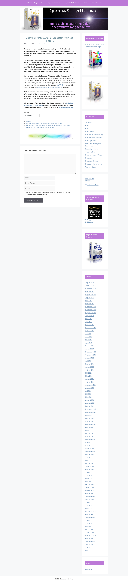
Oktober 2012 (89, 514)
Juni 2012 (88, 523)
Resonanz (88, 158)
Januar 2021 (89, 379)
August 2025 (89, 298)
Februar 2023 (89, 346)
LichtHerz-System (56, 123)
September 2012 (90, 517)
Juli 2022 (88, 361)
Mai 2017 (88, 430)
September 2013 (90, 496)
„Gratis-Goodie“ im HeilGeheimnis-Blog (50, 87)
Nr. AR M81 (60, 85)
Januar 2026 (89, 286)
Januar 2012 (89, 532)
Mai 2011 (88, 550)
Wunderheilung (90, 167)
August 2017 (89, 427)
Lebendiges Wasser (92, 149)
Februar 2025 (89, 304)
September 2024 (90, 313)
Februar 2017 (89, 433)
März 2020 (88, 397)
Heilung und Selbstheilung (94, 134)
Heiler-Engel (89, 131)
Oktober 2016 (89, 436)
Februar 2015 (89, 463)
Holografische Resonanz (93, 137)
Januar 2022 (89, 367)
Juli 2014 (88, 472)
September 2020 (90, 385)
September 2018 (90, 412)
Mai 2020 (88, 394)
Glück (87, 128)
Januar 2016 (89, 448)
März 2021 (88, 376)
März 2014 (88, 481)
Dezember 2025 (90, 289)
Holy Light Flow (90, 140)
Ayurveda (28, 123)
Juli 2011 (88, 547)
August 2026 (89, 283)
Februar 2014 (89, 484)
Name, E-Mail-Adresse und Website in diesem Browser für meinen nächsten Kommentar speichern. (48, 194)
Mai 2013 (88, 508)
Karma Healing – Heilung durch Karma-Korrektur (40, 127)
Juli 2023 (88, 334)
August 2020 (89, 388)
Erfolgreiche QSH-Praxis (71, 3)
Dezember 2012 (90, 511)
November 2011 (90, 535)
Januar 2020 (89, 400)
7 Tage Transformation (53, 3)
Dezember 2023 (90, 328)
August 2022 (89, 358)
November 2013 (90, 490)
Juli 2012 (88, 520)
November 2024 (90, 310)
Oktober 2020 (89, 382)
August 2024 (89, 316)
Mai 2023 (88, 340)
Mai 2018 (88, 415)
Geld (87, 125)
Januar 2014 (89, 487)
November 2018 (90, 409)
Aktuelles (28, 121)
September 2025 (90, 295)
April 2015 (88, 460)
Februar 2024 (89, 325)
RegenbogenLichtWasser (93, 155)
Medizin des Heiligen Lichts (34, 3)
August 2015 (89, 454)
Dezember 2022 (90, 352)
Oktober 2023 (89, 331)
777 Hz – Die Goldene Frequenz (92, 3)
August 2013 (89, 499)
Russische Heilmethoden (93, 164)
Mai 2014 (88, 478)
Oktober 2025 (89, 292)
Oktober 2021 (89, 370)
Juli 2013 (88, 502)
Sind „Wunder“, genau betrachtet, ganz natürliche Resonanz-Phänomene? (48, 125)
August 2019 (89, 403)
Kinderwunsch (36, 123)
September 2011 (90, 541)
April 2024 (88, 322)
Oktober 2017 (89, 421)
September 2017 (90, 424)
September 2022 (90, 355)
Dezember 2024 (90, 307)
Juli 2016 (88, 442)
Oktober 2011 (89, 538)
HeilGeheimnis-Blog (66, 107)
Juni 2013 (88, 505)
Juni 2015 (88, 457)
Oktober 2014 (89, 469)
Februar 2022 (89, 364)
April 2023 (88, 343)
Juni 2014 (88, 475)
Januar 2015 (89, 466)
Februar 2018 (89, 418)
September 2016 (90, 439)
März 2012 (88, 526)
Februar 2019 (89, 406)
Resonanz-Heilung (91, 161)
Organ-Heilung (90, 152)
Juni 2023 (88, 337)
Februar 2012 (89, 529)
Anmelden (88, 569)
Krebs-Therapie (46, 123)
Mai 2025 (88, 301)
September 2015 (90, 451)
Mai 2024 (88, 319)
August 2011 (89, 544)
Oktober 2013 (89, 493)
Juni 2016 (88, 445)
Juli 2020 (88, 391)
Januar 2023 (89, 349)
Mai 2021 (88, 373)
